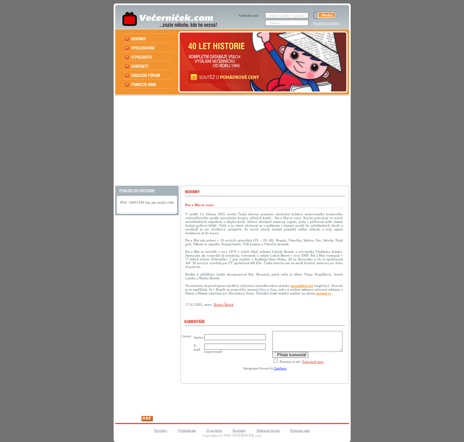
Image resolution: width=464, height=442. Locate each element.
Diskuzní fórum (268, 430)
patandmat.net (302, 286)
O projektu (214, 430)
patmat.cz (323, 293)
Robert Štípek (224, 304)
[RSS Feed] (147, 419)
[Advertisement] (231, 141)
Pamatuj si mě (289, 361)
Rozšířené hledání (326, 23)
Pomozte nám (300, 430)
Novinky (160, 430)
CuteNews (280, 368)
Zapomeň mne (313, 361)
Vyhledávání (187, 430)
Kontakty (239, 430)
